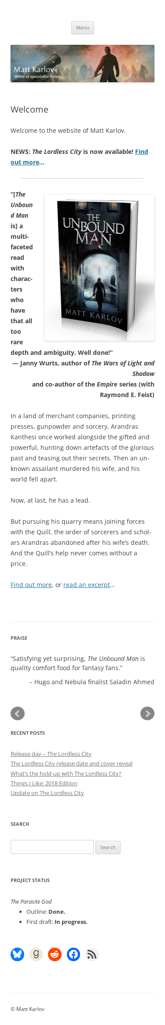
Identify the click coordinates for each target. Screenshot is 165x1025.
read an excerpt (86, 584)
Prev (18, 714)
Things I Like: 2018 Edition (44, 783)
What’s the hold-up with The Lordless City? (66, 773)
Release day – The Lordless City (51, 754)
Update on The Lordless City (47, 793)
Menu (82, 27)
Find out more (31, 584)
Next (147, 714)
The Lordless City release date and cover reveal (71, 763)
